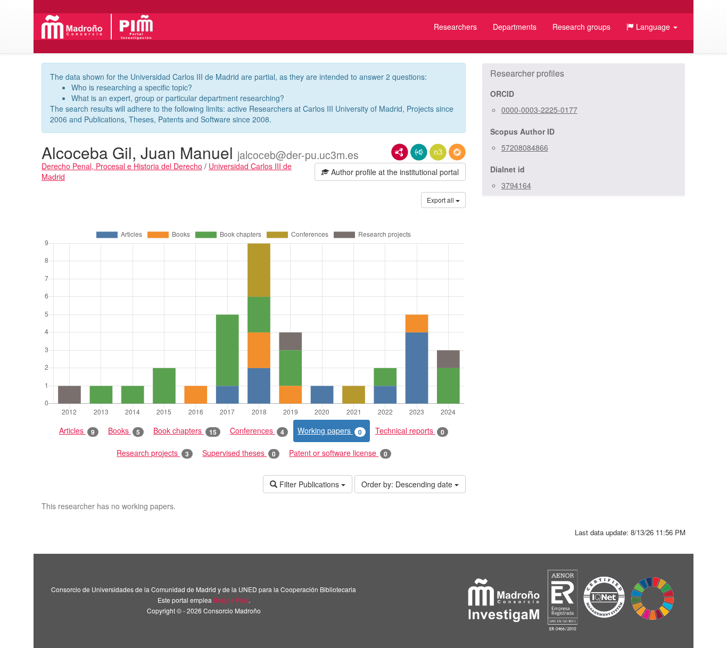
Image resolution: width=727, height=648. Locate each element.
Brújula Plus (231, 599)
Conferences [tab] (257, 430)
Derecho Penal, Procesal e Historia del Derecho (122, 166)
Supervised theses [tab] (239, 453)
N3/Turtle (438, 152)
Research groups (581, 26)
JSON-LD (418, 152)
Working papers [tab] (330, 430)
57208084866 (524, 147)
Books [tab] (124, 430)
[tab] (583, 73)
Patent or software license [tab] (338, 453)
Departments (514, 26)
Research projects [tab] (153, 453)
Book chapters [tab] (185, 430)
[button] (651, 26)
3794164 (516, 185)
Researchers (455, 26)
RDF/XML (399, 152)
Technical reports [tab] (409, 430)
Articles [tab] (77, 430)
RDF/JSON (457, 152)
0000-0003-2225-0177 (539, 109)
